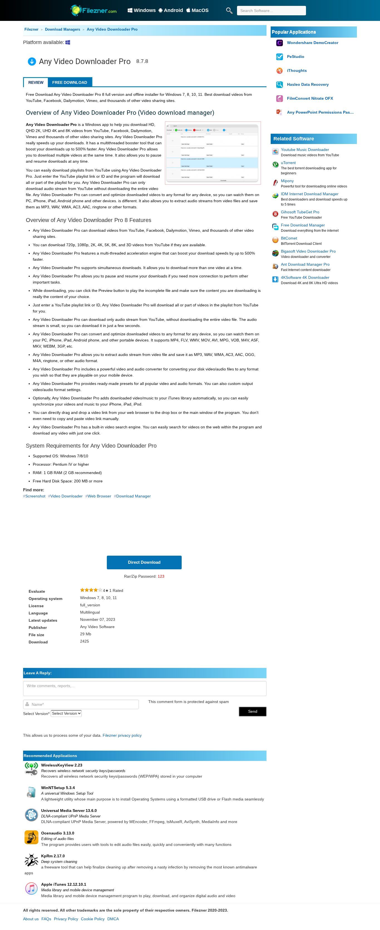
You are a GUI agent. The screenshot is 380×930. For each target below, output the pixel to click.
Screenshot (35, 496)
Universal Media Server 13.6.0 (69, 810)
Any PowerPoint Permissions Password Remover (321, 112)
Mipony (287, 181)
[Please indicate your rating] (82, 590)
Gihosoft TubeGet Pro (300, 212)
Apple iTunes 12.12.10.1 (63, 884)
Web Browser (99, 496)
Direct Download (144, 562)
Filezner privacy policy (122, 735)
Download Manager (133, 496)
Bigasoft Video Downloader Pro (308, 251)
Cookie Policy (93, 919)
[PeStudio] (280, 56)
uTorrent (288, 162)
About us (31, 919)
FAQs (46, 919)
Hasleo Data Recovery (308, 84)
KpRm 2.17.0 (53, 856)
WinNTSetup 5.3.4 (58, 787)
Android (173, 10)
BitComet (289, 238)
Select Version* (36, 713)
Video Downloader (66, 496)
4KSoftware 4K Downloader (305, 277)
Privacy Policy (66, 919)
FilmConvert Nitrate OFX (310, 98)
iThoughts (297, 70)
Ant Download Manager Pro (305, 264)
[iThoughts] (280, 70)
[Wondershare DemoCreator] (280, 43)
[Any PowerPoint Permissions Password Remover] (280, 112)
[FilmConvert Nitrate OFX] (280, 98)
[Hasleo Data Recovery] (280, 84)
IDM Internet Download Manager (310, 194)
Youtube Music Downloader (305, 149)
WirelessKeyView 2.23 (61, 765)
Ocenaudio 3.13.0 (57, 833)
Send (252, 711)
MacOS (200, 10)
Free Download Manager (303, 225)
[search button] (229, 10)
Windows (145, 10)
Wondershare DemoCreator (312, 42)
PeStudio (295, 56)
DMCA (113, 919)
